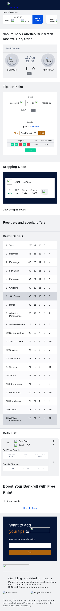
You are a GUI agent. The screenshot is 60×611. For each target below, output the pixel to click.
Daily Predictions (44, 600)
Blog (51, 603)
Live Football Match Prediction (18, 603)
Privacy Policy (24, 605)
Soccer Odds (26, 600)
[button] (53, 462)
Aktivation (34, 126)
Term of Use (9, 605)
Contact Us (41, 603)
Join (30, 552)
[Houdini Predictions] (16, 567)
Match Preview (37, 19)
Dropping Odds (10, 600)
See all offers (30, 508)
